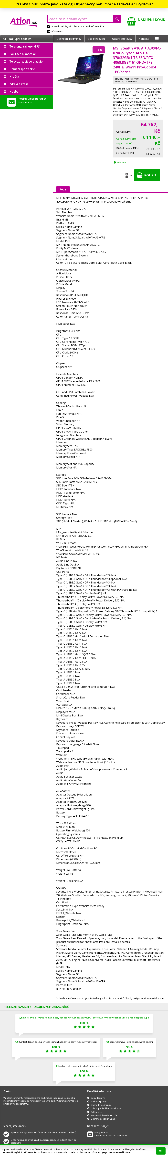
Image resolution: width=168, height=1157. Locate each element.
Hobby (13, 91)
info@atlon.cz (58, 31)
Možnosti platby (98, 1101)
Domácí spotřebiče (22, 69)
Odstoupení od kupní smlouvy (106, 1108)
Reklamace (96, 1111)
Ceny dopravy (98, 1097)
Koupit (150, 175)
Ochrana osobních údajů (103, 1118)
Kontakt (144, 39)
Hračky (14, 76)
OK (160, 1150)
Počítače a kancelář (22, 54)
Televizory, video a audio (26, 61)
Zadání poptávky (122, 39)
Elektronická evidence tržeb (104, 1115)
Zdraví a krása (19, 84)
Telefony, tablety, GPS (24, 46)
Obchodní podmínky (69, 39)
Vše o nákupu (96, 39)
